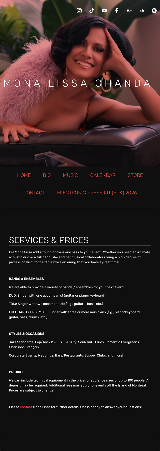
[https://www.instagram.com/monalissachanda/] (79, 10)
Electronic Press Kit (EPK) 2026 (97, 193)
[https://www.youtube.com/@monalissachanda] (104, 10)
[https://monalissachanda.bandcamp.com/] (129, 10)
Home (24, 175)
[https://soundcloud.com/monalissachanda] (141, 10)
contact (26, 407)
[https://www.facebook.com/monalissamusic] (116, 10)
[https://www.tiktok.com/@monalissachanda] (91, 10)
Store (135, 175)
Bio (47, 175)
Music (70, 175)
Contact (34, 193)
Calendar (103, 175)
